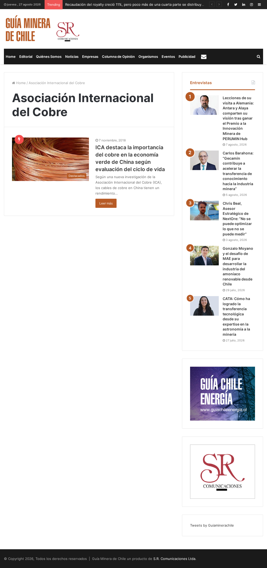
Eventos (168, 56)
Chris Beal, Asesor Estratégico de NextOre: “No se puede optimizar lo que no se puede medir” (237, 218)
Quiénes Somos (49, 56)
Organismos (148, 56)
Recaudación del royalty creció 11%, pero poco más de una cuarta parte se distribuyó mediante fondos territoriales (158, 4)
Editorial (25, 56)
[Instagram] (251, 4)
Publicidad (187, 56)
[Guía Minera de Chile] (42, 28)
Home (11, 56)
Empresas (90, 56)
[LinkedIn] (243, 4)
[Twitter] (236, 4)
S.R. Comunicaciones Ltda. (174, 559)
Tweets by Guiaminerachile (212, 525)
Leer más (106, 203)
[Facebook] (228, 4)
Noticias (71, 56)
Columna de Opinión (118, 56)
